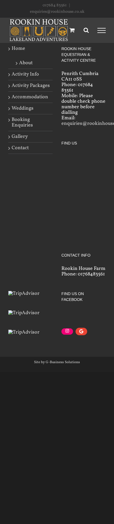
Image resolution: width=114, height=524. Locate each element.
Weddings (22, 108)
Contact (20, 148)
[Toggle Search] (86, 30)
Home (18, 48)
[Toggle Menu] (101, 30)
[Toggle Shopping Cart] (72, 30)
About (26, 63)
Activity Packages (31, 86)
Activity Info (25, 74)
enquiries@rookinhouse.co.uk (57, 12)
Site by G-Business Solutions (57, 362)
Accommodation (30, 97)
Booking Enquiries (22, 122)
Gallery (20, 137)
